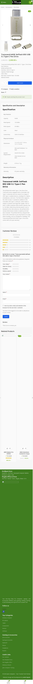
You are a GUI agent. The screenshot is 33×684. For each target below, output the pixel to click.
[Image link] (10, 539)
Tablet (4, 623)
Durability (5, 268)
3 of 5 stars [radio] (15, 264)
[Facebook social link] (5, 92)
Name (5, 292)
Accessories (9, 7)
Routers (4, 650)
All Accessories (6, 637)
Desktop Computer (7, 618)
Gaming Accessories (7, 640)
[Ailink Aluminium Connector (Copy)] (24, 393)
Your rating (6, 264)
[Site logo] (16, 2)
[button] (2, 25)
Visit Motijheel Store (7, 659)
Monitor (4, 628)
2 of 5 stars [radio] (14, 264)
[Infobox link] (7, 471)
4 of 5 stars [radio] (16, 264)
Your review (6, 274)
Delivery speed (7, 271)
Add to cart (20, 83)
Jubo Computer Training (8, 667)
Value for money (7, 266)
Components (5, 625)
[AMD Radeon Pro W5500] (8, 393)
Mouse (4, 645)
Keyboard (4, 642)
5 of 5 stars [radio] (18, 264)
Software (4, 631)
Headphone (5, 648)
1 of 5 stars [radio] (13, 264)
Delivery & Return (6, 665)
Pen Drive (16, 7)
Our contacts (5, 657)
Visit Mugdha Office (7, 662)
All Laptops (5, 620)
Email (4, 299)
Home (2, 7)
